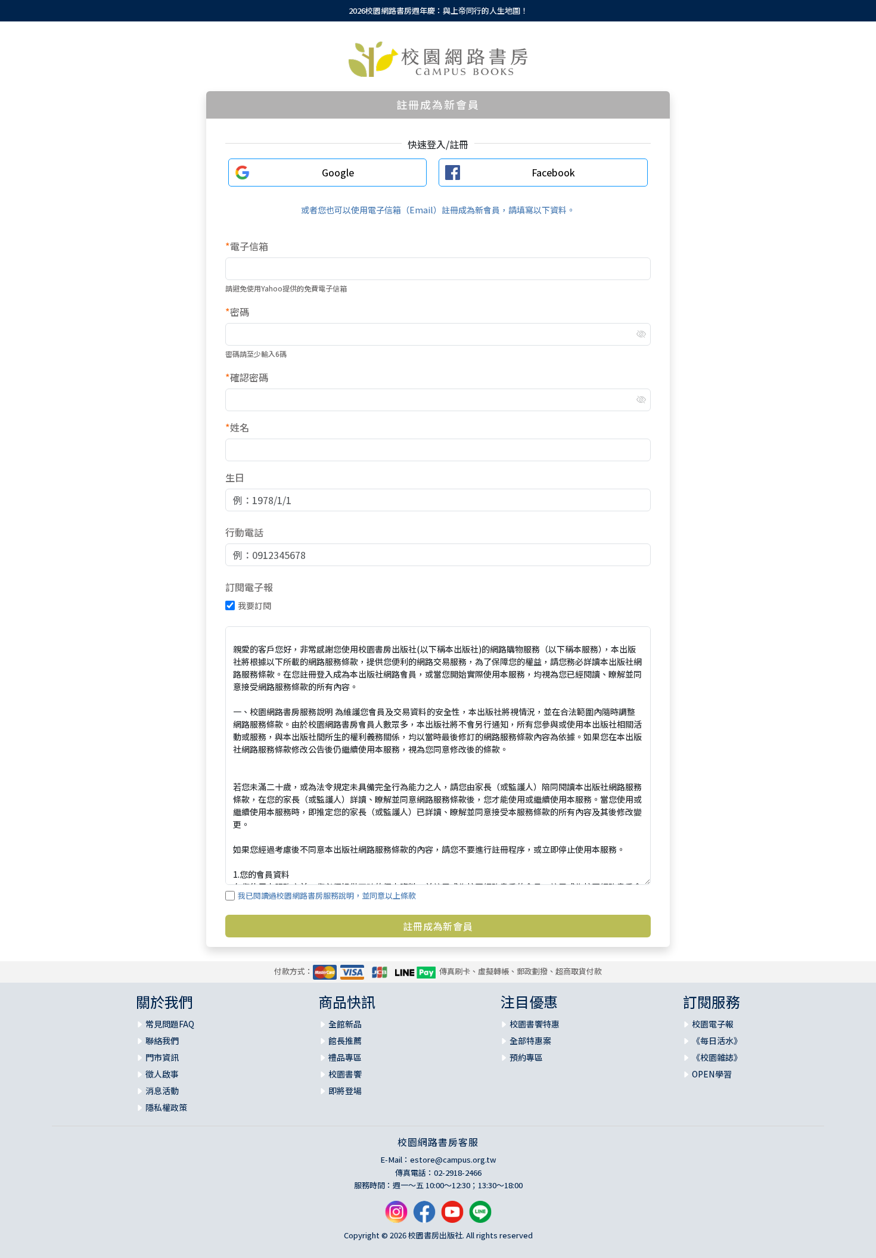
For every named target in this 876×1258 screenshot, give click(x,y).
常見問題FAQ (169, 1024)
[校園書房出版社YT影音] (452, 1216)
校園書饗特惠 (535, 1024)
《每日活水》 (717, 1040)
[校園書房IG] (396, 1216)
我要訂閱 (254, 605)
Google (338, 172)
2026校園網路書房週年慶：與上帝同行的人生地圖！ (438, 10)
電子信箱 (246, 246)
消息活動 (162, 1091)
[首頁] (438, 59)
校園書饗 (345, 1074)
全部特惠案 (530, 1040)
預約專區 (526, 1057)
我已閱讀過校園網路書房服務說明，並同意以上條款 (327, 895)
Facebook (553, 172)
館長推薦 (345, 1040)
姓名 (237, 427)
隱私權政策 (166, 1107)
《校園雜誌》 (717, 1057)
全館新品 (345, 1024)
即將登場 (345, 1091)
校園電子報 (713, 1024)
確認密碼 (246, 377)
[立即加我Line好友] (480, 1216)
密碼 (237, 312)
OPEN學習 (712, 1074)
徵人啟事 (162, 1074)
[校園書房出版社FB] (424, 1216)
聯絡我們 (162, 1040)
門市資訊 (162, 1057)
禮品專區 (345, 1057)
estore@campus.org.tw (453, 1159)
